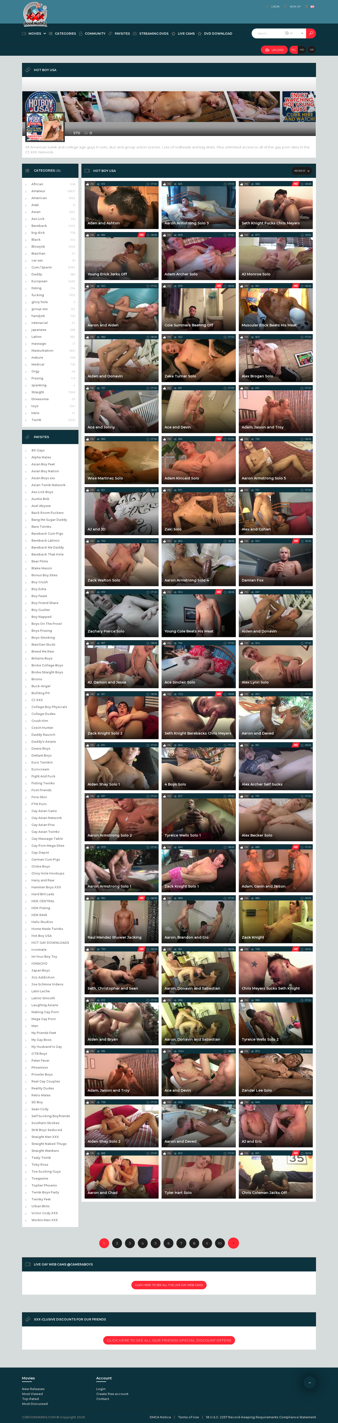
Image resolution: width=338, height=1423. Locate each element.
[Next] (233, 1243)
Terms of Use (188, 1417)
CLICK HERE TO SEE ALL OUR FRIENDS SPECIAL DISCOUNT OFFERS (169, 1340)
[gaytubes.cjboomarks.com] (35, 6)
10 (220, 1243)
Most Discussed (35, 1404)
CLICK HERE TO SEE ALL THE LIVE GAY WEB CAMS (169, 1285)
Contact (102, 1399)
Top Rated (30, 1399)
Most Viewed (32, 1394)
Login (100, 1389)
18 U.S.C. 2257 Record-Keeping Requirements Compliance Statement (261, 1417)
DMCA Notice (160, 1417)
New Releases (33, 1389)
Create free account (112, 1394)
